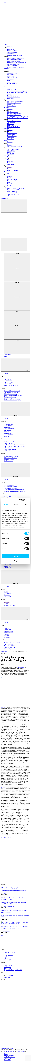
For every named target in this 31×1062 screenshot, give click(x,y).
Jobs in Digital (11, 53)
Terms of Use (7, 1058)
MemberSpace (11, 134)
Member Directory (12, 136)
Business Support (8, 955)
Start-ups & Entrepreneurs (14, 121)
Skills (5, 140)
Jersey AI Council (12, 65)
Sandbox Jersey (11, 82)
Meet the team (11, 177)
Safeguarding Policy (9, 1055)
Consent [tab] (5, 504)
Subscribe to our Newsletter (14, 55)
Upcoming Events (12, 50)
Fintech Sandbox (11, 125)
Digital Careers (8, 956)
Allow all (15, 556)
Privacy (6, 1054)
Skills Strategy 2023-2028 (14, 194)
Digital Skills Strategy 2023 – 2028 (13, 970)
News (6, 651)
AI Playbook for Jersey (13, 64)
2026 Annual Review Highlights (15, 67)
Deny (15, 561)
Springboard (21, 667)
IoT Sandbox (10, 95)
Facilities (6, 155)
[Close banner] (28, 500)
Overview (9, 46)
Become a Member (12, 133)
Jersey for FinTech (12, 77)
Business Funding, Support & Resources (17, 118)
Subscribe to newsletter (7, 1048)
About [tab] (25, 504)
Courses (9, 145)
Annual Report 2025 (12, 191)
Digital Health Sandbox (13, 97)
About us (9, 176)
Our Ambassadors (12, 179)
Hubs (5, 954)
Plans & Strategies (12, 180)
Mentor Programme (12, 104)
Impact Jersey (10, 76)
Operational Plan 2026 (13, 189)
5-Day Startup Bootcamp (13, 61)
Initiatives (6, 68)
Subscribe (6, 2)
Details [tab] (15, 504)
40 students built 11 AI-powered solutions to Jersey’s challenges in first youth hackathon (14, 927)
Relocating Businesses (10, 959)
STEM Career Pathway (13, 88)
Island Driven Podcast (8, 906)
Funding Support (11, 106)
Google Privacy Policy (9, 1051)
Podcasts (9, 182)
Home (2, 651)
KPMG (4, 893)
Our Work (6, 958)
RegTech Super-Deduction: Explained (17, 91)
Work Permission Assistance (14, 146)
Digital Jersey (6, 931)
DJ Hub (9, 160)
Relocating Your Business (14, 113)
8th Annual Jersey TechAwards (15, 58)
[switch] (26, 538)
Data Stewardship (12, 83)
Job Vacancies (7, 967)
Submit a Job (10, 154)
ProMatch (9, 80)
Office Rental (10, 137)
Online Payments (11, 89)
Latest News (10, 49)
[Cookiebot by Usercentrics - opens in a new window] (18, 500)
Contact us (10, 185)
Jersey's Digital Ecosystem (14, 115)
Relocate (6, 107)
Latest (5, 44)
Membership (7, 128)
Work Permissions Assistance (14, 101)
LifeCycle (9, 85)
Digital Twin (10, 98)
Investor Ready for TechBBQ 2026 (16, 62)
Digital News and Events (10, 952)
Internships (10, 152)
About (5, 172)
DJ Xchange (10, 161)
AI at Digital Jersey (12, 73)
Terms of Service (20, 1051)
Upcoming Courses (12, 52)
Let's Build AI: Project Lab (14, 59)
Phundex (3, 707)
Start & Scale (10, 79)
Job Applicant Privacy (9, 1057)
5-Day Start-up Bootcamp (14, 103)
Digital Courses (8, 965)
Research (9, 183)
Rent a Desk (10, 139)
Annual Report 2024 (12, 192)
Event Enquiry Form (12, 170)
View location (7, 977)
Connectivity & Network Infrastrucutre (17, 116)
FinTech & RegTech (6, 837)
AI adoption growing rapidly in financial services (13, 890)
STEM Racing (11, 74)
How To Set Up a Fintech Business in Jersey (15, 446)
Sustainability (7, 1060)
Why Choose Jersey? (12, 112)
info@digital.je (9, 975)
